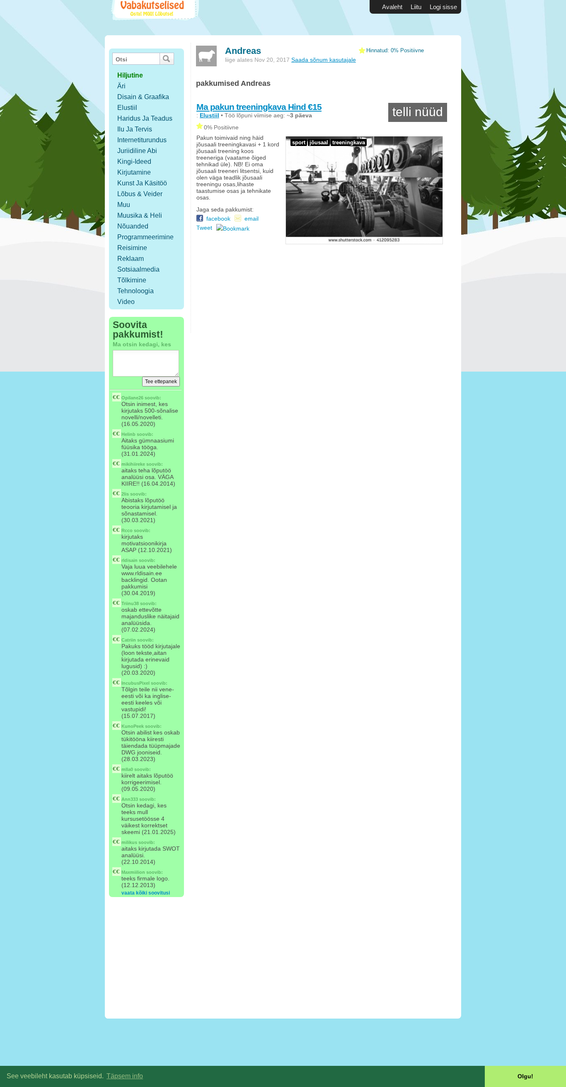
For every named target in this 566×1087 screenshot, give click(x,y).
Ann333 (129, 799)
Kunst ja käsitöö (142, 183)
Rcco (127, 530)
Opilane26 (132, 397)
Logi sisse (443, 6)
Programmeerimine (145, 237)
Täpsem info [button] (124, 1076)
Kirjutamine (134, 172)
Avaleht (392, 6)
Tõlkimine (131, 280)
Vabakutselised (154, 17)
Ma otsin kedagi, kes (142, 344)
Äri (121, 86)
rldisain (129, 560)
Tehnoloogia (135, 290)
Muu (123, 204)
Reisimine (132, 247)
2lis (125, 493)
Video (126, 301)
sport (298, 142)
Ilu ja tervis (134, 129)
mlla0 (127, 769)
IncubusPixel (135, 683)
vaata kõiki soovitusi (145, 893)
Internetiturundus (142, 139)
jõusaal (319, 142)
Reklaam (130, 258)
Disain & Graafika (143, 96)
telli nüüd (417, 112)
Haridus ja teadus (144, 118)
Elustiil (127, 107)
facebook (216, 218)
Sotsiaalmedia (138, 269)
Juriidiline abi (137, 150)
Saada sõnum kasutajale (323, 59)
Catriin (128, 639)
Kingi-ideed (134, 161)
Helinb (128, 434)
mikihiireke (133, 464)
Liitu (416, 6)
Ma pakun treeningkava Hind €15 (259, 107)
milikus (129, 842)
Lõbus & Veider (139, 193)
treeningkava (348, 142)
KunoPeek (132, 726)
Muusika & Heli (139, 215)
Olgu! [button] (525, 1076)
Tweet (204, 227)
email (251, 218)
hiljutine (130, 75)
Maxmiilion (133, 872)
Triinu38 (130, 603)
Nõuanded (132, 226)
